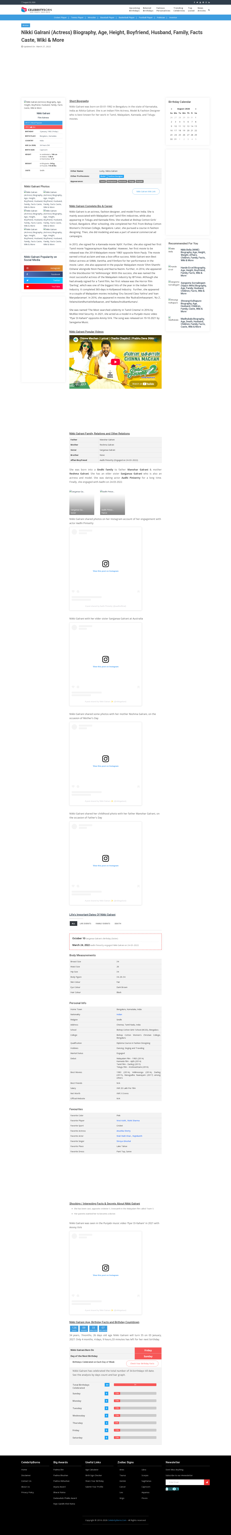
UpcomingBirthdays (134, 9)
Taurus (123, 1475)
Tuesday (77, 1408)
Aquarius (145, 1492)
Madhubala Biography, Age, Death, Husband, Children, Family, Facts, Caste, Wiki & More (193, 322)
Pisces (145, 1498)
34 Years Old (45, 145)
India (42, 140)
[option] (84, 502)
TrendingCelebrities (179, 9)
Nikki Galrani (43, 113)
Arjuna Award (59, 1486)
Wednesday (79, 1415)
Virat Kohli (121, 1120)
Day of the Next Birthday (84, 1356)
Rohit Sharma (133, 1120)
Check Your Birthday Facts (142, 1363)
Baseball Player (107, 17)
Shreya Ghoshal (124, 1141)
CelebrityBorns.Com (117, 1520)
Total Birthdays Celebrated (81, 1386)
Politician (161, 17)
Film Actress (43, 118)
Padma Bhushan (60, 1475)
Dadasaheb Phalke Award (65, 1498)
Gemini (123, 1481)
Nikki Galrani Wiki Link (145, 191)
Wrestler (92, 17)
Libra (144, 1469)
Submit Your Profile (94, 1486)
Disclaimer (26, 1475)
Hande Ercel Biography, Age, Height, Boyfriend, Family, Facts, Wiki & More (193, 271)
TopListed (191, 9)
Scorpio (145, 1475)
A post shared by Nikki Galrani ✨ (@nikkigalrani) (105, 701)
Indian (119, 1014)
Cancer (123, 1486)
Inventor (173, 17)
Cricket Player (60, 17)
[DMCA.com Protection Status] (172, 1488)
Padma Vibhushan (61, 1481)
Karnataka (52, 136)
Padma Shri (58, 1469)
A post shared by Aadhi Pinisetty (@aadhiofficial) (105, 606)
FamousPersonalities (163, 9)
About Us (25, 1486)
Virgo (122, 1498)
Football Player (146, 17)
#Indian (26, 25)
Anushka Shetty (124, 1130)
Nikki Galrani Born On (82, 1350)
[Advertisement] (101, 72)
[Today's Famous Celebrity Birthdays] (36, 9)
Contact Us (26, 1481)
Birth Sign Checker (93, 1475)
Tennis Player (77, 17)
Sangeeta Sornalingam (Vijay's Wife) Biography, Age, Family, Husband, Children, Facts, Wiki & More (194, 288)
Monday (77, 1400)
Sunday (76, 1393)
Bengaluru (44, 136)
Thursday (78, 1422)
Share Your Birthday (94, 1481)
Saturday (77, 1437)
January (44, 131)
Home (24, 1469)
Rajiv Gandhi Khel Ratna (64, 1503)
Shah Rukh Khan (124, 1136)
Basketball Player (127, 17)
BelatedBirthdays (148, 9)
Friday (55, 131)
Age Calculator (92, 1469)
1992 (49, 131)
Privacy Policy (27, 1492)
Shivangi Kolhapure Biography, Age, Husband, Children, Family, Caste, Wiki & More (192, 306)
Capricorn (43, 150)
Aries (122, 1469)
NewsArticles (202, 9)
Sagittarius (146, 1481)
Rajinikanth (137, 1136)
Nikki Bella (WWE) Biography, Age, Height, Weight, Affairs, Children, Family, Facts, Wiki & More (193, 255)
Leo (121, 1492)
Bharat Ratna (59, 1492)
